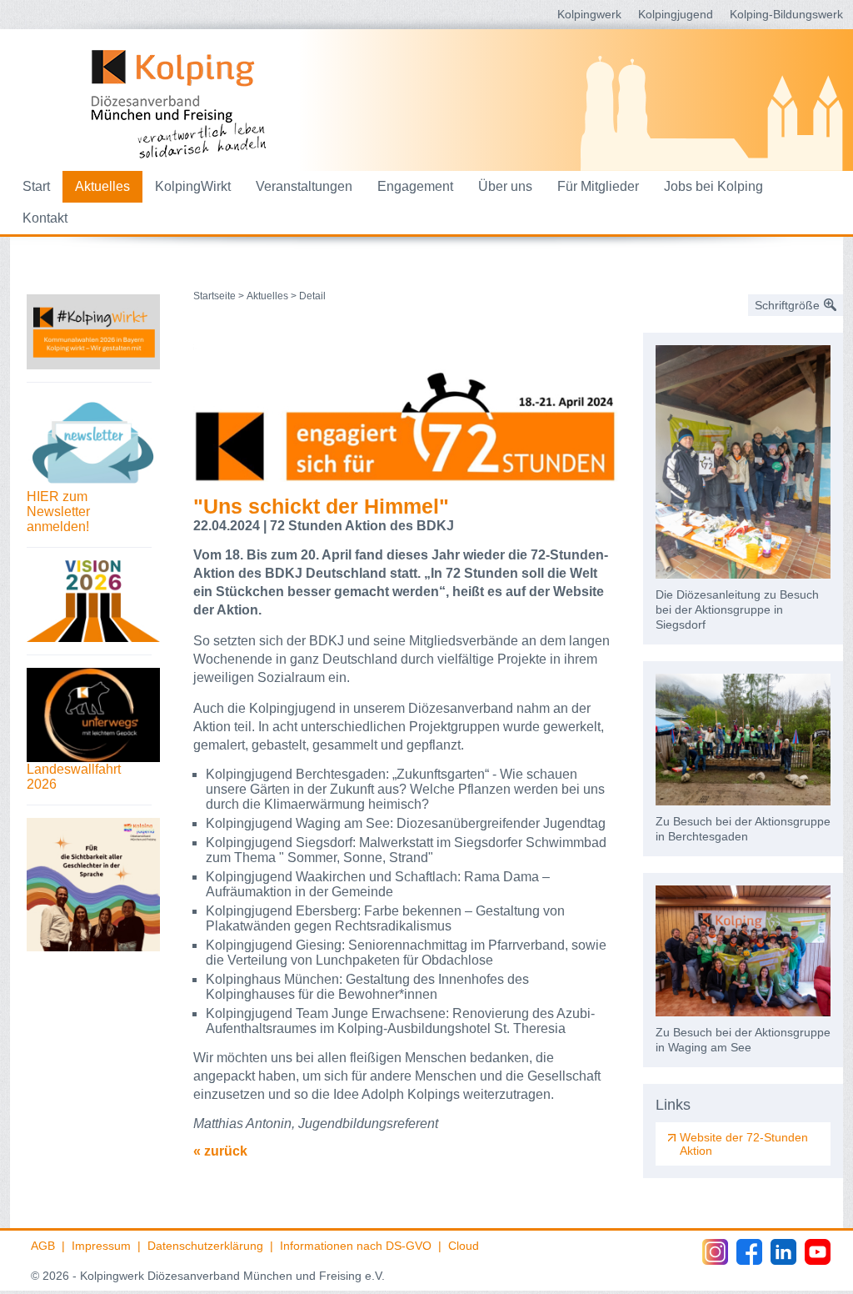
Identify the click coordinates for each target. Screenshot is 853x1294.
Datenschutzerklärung (205, 1245)
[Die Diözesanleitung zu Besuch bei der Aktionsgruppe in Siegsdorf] (743, 462)
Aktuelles (102, 186)
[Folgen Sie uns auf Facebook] (749, 1252)
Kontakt (44, 218)
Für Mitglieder (598, 186)
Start (36, 186)
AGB (43, 1245)
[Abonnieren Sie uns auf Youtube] (818, 1252)
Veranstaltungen (304, 186)
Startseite (214, 296)
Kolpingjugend (675, 14)
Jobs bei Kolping (713, 186)
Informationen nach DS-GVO (355, 1245)
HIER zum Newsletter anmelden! (58, 511)
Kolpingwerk (589, 14)
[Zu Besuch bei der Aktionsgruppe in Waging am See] (743, 951)
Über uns (505, 186)
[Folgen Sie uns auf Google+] (783, 1252)
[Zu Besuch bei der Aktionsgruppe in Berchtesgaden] (743, 739)
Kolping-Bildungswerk (786, 14)
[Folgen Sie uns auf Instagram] (715, 1252)
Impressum (101, 1245)
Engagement (415, 186)
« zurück (220, 1151)
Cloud (463, 1245)
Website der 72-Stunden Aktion (744, 1144)
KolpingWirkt (193, 186)
